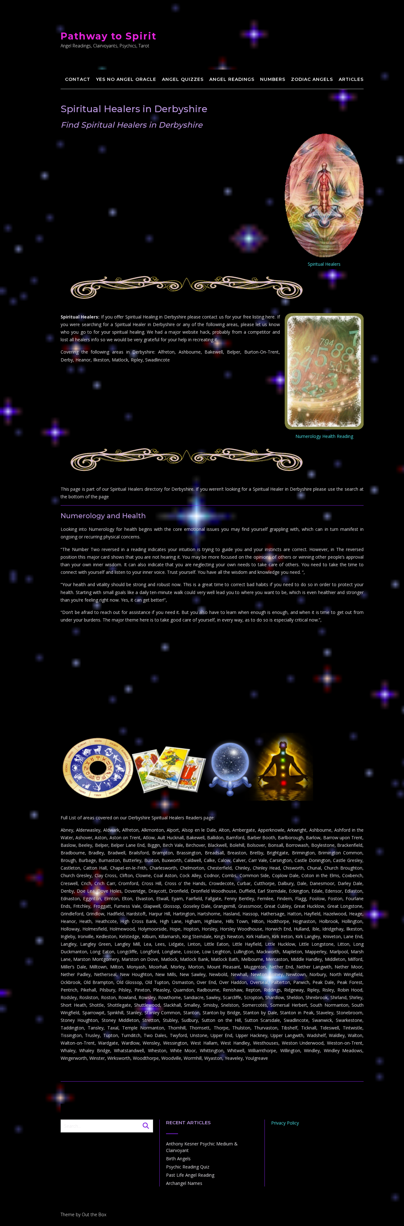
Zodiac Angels (312, 79)
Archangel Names (184, 1183)
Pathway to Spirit (109, 36)
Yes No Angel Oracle (126, 79)
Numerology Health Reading (324, 436)
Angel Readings (231, 79)
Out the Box (94, 1214)
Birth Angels (178, 1159)
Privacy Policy (285, 1123)
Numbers (272, 79)
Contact (77, 79)
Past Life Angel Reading (190, 1175)
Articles (351, 79)
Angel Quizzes (183, 79)
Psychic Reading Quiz (187, 1167)
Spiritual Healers (324, 264)
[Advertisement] (212, 685)
